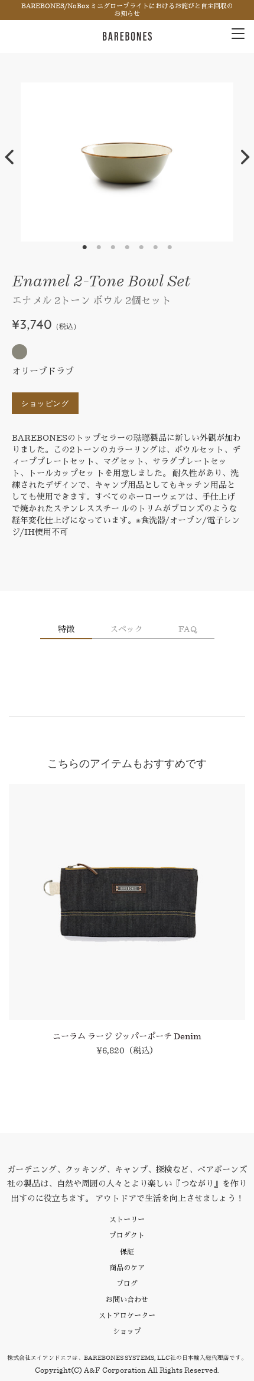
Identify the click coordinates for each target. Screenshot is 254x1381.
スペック (126, 629)
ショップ (127, 1331)
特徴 (66, 629)
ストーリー (127, 1219)
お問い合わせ (127, 1299)
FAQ (187, 629)
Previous (9, 157)
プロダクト (127, 1235)
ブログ (127, 1283)
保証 (127, 1251)
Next (245, 157)
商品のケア (127, 1267)
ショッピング (45, 403)
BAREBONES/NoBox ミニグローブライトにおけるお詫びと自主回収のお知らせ (127, 10)
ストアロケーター (127, 1315)
